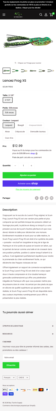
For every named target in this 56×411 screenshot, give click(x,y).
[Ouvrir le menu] (4, 15)
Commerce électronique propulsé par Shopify (19, 405)
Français (7, 377)
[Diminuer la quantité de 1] (15, 165)
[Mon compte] (46, 14)
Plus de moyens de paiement (28, 189)
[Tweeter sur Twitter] (46, 198)
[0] (51, 14)
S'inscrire (11, 365)
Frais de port (17, 157)
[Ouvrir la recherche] (40, 14)
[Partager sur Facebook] (37, 198)
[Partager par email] (51, 198)
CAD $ (21, 377)
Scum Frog (8, 87)
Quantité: (7, 165)
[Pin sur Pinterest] (41, 198)
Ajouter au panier (28, 175)
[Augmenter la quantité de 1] (31, 165)
